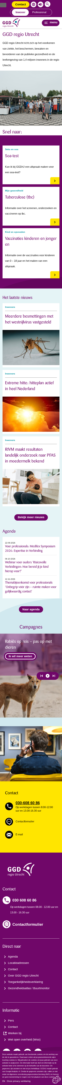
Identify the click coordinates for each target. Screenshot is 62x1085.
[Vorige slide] (41, 676)
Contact (20, 4)
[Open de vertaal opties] (32, 4)
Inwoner (20, 12)
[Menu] (3, 5)
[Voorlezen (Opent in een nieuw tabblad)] (39, 4)
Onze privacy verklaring (19, 1081)
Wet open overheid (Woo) (24, 1039)
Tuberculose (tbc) (19, 197)
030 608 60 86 (24, 900)
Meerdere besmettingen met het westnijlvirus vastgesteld (29, 319)
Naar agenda (31, 609)
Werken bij (14, 1033)
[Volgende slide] (53, 676)
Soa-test (12, 155)
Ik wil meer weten (20, 656)
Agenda (13, 956)
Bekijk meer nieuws (31, 517)
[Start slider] (47, 676)
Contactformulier (27, 924)
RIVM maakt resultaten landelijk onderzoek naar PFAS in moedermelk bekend (30, 455)
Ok (3, 1081)
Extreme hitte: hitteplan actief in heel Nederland (29, 385)
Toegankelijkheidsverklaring (25, 982)
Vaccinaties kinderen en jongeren (31, 241)
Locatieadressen (18, 963)
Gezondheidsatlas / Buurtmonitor (29, 988)
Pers (11, 1020)
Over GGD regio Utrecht (23, 975)
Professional (39, 12)
